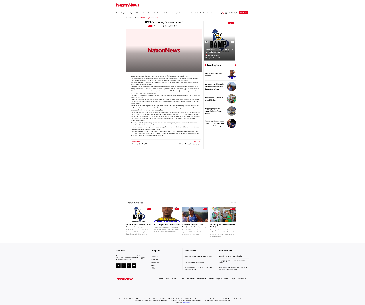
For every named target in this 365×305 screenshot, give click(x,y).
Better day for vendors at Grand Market (222, 225)
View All (232, 65)
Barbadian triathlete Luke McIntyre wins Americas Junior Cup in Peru (214, 86)
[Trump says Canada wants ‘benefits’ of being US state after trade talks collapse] (231, 123)
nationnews (158, 26)
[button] (222, 13)
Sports (137, 18)
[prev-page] (206, 42)
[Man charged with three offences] (231, 74)
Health (231, 23)
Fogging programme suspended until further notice (213, 111)
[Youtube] (134, 265)
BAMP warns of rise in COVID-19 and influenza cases (219, 50)
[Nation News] (127, 5)
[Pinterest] (128, 86)
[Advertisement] (220, 179)
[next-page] (232, 42)
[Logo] (131, 278)
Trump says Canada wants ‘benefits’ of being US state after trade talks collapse (214, 123)
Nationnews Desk (213, 55)
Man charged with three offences (167, 224)
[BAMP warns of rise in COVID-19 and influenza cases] (219, 41)
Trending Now (214, 65)
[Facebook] (128, 75)
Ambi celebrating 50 (139, 144)
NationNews (129, 18)
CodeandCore (186, 302)
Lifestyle (232, 209)
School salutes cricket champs (189, 144)
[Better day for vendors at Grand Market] (231, 98)
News (177, 209)
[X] (128, 81)
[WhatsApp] (128, 92)
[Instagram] (123, 265)
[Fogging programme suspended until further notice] (231, 111)
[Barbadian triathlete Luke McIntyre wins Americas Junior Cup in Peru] (231, 86)
